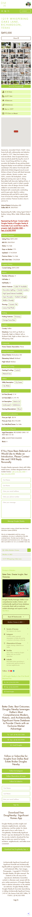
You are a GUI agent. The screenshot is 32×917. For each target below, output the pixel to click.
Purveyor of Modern (8, 570)
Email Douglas (10, 691)
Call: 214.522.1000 (15, 228)
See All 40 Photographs (15, 86)
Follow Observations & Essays (16, 776)
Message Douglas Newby (16, 521)
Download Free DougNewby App (15, 849)
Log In (16, 900)
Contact (24, 11)
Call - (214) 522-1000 (12, 682)
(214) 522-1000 (19, 895)
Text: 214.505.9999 (8, 230)
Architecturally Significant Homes (14, 862)
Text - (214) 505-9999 (12, 687)
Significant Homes (9, 864)
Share (15, 38)
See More (5, 611)
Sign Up (16, 805)
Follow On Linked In (16, 781)
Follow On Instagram (16, 771)
